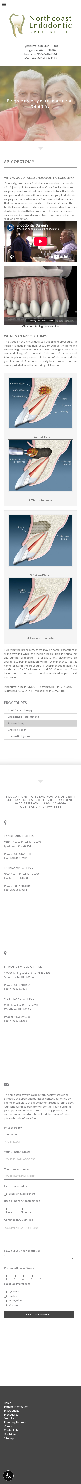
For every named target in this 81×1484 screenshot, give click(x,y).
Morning (9, 1211)
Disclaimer (10, 1434)
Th (32, 1279)
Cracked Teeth (17, 729)
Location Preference (17, 1283)
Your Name (12, 1134)
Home (7, 1402)
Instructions (11, 1410)
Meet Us (9, 1418)
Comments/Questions (18, 1219)
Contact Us (11, 1430)
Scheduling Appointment (22, 1193)
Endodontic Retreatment (23, 716)
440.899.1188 (56, 690)
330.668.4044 (23, 690)
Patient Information (16, 1406)
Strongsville (15, 1300)
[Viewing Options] (8, 1475)
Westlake (14, 1304)
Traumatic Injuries (19, 736)
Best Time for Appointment (22, 1200)
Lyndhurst (14, 1291)
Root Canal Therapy (20, 710)
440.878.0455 (64, 686)
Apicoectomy (16, 723)
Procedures (15, 703)
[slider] (40, 321)
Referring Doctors (15, 1422)
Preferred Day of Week (19, 1267)
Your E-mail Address (18, 1151)
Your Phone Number (17, 1169)
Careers (9, 1426)
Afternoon (26, 1211)
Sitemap (9, 1438)
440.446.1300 (26, 686)
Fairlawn (13, 1295)
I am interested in (15, 1186)
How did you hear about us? (22, 1250)
